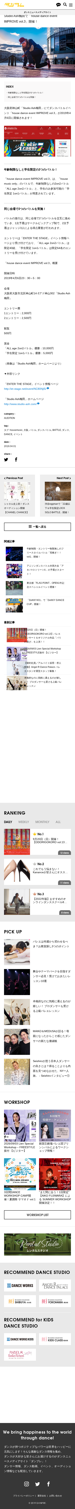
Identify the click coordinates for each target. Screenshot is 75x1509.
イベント (18, 434)
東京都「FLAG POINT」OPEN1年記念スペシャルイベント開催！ (45, 585)
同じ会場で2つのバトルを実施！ (22, 97)
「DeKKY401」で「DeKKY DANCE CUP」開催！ (45, 602)
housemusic (16, 430)
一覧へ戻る (39, 526)
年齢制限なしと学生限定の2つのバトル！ (26, 93)
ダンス (65, 430)
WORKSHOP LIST (37, 1214)
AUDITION (9, 418)
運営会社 (42, 1496)
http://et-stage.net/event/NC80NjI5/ (25, 388)
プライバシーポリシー (23, 1496)
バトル (32, 430)
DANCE (8, 434)
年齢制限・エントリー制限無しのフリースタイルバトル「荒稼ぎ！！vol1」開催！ (45, 552)
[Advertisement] (33, 722)
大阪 (26, 430)
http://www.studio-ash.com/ (20, 404)
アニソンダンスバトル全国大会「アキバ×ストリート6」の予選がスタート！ (45, 569)
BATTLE (56, 430)
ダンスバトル (44, 430)
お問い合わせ (55, 1496)
